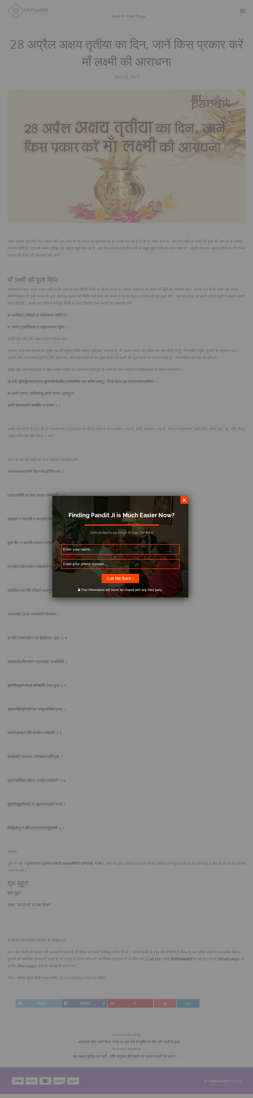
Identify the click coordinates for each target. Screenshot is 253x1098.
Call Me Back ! (120, 578)
